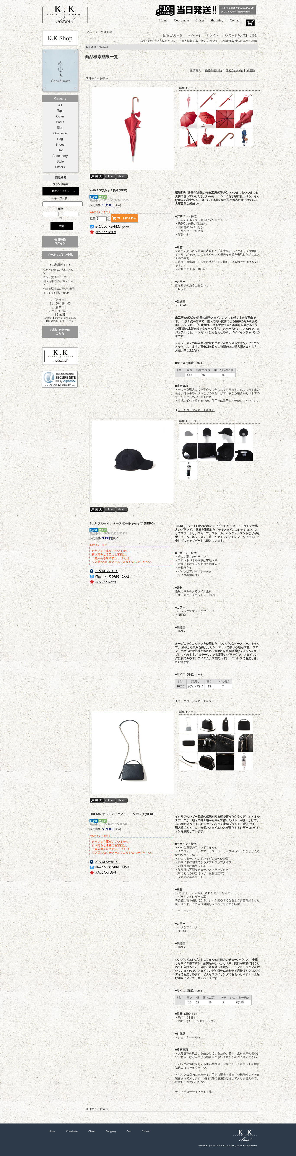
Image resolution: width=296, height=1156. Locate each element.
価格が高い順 (234, 70)
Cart (250, 23)
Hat (60, 150)
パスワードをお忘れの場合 (240, 35)
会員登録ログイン (60, 241)
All (60, 105)
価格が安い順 (213, 70)
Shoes (60, 144)
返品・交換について (55, 277)
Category (60, 98)
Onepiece (60, 133)
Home (163, 20)
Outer (60, 116)
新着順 (251, 70)
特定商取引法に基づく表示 (59, 288)
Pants (60, 122)
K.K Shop (91, 47)
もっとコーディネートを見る (196, 410)
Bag (60, 139)
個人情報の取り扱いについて (59, 283)
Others (60, 167)
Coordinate (181, 20)
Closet (199, 20)
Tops (60, 110)
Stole (60, 161)
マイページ (194, 35)
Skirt (60, 127)
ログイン (212, 35)
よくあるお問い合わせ (56, 292)
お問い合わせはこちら (60, 331)
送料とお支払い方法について (59, 271)
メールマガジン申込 (60, 254)
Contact (235, 20)
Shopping (216, 20)
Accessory (60, 156)
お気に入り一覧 (172, 35)
